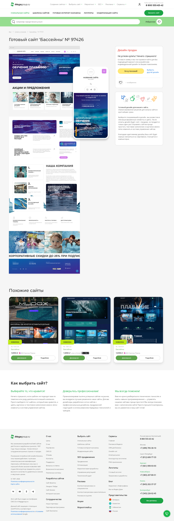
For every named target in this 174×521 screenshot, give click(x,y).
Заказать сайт (153, 13)
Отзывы (49, 455)
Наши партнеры (52, 504)
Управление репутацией (86, 472)
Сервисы (121, 4)
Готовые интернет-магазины (66, 13)
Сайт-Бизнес (50, 490)
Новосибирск (145, 472)
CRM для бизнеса (115, 448)
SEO (100, 4)
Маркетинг (89, 4)
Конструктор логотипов (117, 458)
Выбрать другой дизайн (153, 71)
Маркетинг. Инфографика (118, 486)
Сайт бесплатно (52, 511)
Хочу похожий (130, 71)
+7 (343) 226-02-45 (148, 493)
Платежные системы (53, 473)
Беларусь (116, 500)
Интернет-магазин (53, 494)
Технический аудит (84, 476)
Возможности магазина (55, 469)
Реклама (109, 4)
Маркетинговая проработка (87, 469)
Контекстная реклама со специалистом (86, 487)
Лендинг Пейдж (52, 486)
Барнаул (143, 463)
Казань (142, 481)
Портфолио (50, 448)
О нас (48, 444)
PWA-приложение (115, 462)
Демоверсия (21, 358)
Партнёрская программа (55, 507)
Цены (48, 441)
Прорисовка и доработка (118, 476)
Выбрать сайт (75, 4)
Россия (115, 511)
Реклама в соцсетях (84, 496)
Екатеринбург (145, 490)
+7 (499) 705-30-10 (148, 448)
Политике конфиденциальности (22, 511)
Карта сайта (15, 484)
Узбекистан (117, 507)
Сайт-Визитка (51, 483)
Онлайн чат (113, 451)
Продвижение (82, 461)
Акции (80, 501)
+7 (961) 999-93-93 (148, 466)
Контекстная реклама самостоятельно (91, 492)
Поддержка (50, 462)
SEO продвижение (86, 457)
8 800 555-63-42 (154, 5)
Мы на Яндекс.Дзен (116, 489)
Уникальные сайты (20, 13)
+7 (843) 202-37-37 (148, 484)
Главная (112, 441)
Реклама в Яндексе (115, 444)
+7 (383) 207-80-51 (148, 475)
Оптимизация (82, 465)
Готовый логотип (115, 472)
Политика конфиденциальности (22, 481)
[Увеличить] (54, 333)
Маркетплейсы (84, 507)
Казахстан (116, 503)
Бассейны (15, 349)
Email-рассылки (114, 455)
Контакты (49, 458)
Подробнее (45, 358)
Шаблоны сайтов (41, 13)
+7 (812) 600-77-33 (148, 457)
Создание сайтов (57, 4)
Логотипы (89, 13)
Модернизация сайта (107, 13)
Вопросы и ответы (53, 466)
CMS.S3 (48, 451)
